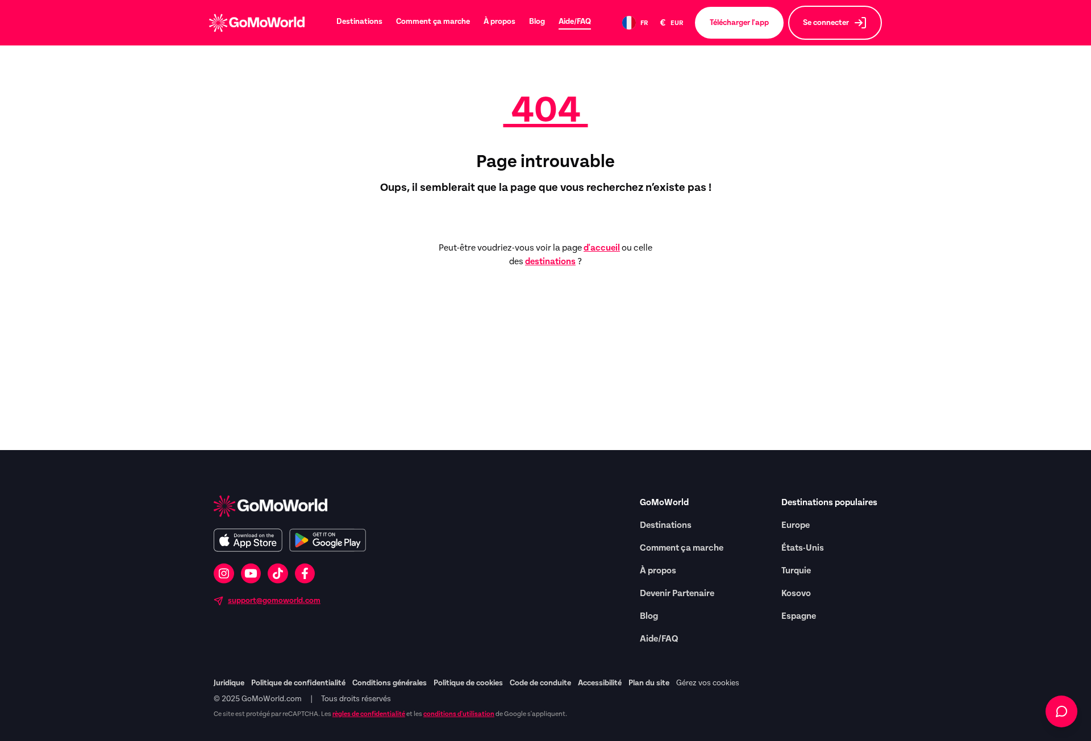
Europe (795, 525)
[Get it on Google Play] (327, 540)
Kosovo (796, 593)
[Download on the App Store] (248, 540)
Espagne (798, 616)
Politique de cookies (468, 683)
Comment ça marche (433, 22)
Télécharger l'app (739, 23)
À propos (499, 22)
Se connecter (826, 23)
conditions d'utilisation (458, 713)
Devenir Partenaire (677, 593)
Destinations (359, 22)
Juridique (229, 683)
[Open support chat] (1061, 711)
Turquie (796, 570)
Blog (537, 22)
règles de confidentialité (368, 713)
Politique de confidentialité (298, 683)
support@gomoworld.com (274, 601)
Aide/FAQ (575, 22)
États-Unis (802, 547)
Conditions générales (389, 683)
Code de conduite (540, 683)
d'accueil (602, 247)
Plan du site (648, 683)
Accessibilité (600, 683)
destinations (550, 261)
